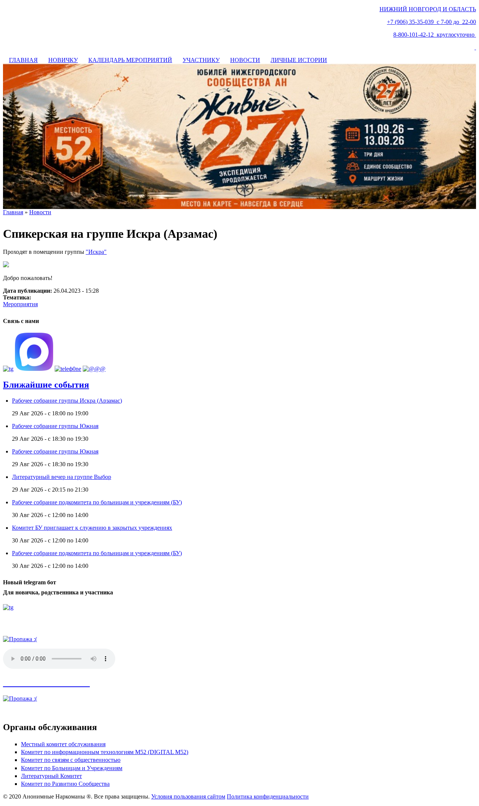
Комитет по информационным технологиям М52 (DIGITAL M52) (104, 752)
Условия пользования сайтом (188, 796)
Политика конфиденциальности (268, 796)
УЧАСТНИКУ (201, 60)
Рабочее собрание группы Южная (55, 426)
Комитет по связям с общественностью (70, 760)
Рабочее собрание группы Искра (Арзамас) (67, 400)
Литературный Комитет (51, 776)
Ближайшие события (46, 385)
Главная (13, 212)
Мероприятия (20, 304)
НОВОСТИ (245, 60)
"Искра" (96, 252)
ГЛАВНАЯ (23, 60)
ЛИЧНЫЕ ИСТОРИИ (299, 60)
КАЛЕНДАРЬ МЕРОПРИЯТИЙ (130, 60)
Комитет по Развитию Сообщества (65, 784)
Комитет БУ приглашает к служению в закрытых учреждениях (92, 527)
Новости (40, 212)
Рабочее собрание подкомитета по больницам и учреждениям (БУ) (97, 502)
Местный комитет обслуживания (63, 744)
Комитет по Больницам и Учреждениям (71, 768)
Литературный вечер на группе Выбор (61, 477)
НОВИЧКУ (63, 60)
